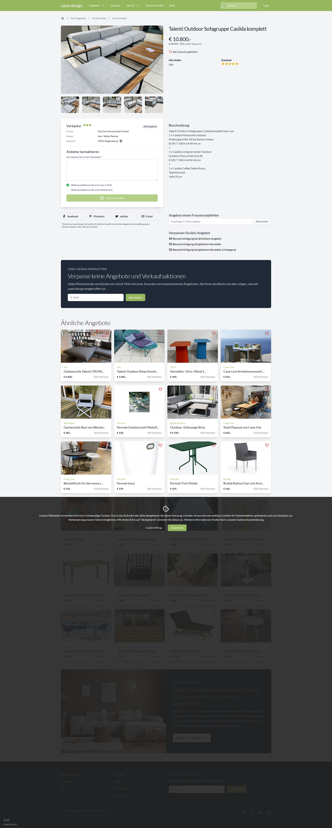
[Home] (62, 18)
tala (171, 64)
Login (266, 5)
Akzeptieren (177, 527)
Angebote (94, 5)
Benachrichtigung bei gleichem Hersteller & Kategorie (204, 249)
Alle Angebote (78, 18)
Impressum (10, 824)
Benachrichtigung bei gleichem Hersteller (196, 244)
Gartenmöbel (99, 18)
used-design (71, 5)
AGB (6, 820)
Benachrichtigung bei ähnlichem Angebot (197, 238)
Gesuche (115, 5)
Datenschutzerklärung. (250, 519)
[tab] (70, 105)
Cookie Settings (154, 527)
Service (131, 5)
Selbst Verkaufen (155, 5)
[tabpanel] (112, 60)
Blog (172, 5)
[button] (72, 216)
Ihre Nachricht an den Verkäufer (84, 157)
